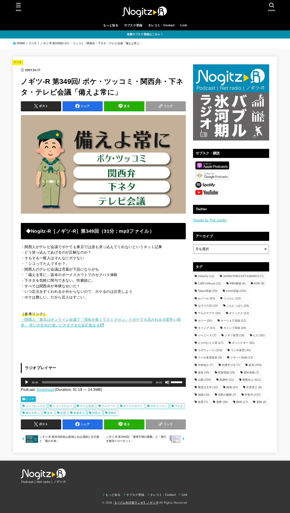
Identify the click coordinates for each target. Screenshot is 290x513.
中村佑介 (205, 365)
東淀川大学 (208, 387)
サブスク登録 (133, 25)
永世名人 (254, 387)
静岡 (242, 402)
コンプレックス (35, 406)
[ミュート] (167, 382)
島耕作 (227, 379)
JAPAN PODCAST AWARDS (243, 276)
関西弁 (112, 412)
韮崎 (261, 402)
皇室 (203, 402)
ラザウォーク (210, 350)
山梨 (204, 379)
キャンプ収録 (235, 327)
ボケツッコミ (158, 406)
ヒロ (259, 335)
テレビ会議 (87, 406)
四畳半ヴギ (231, 365)
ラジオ (17, 62)
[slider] (177, 382)
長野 (222, 402)
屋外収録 (251, 372)
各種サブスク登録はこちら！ (145, 34)
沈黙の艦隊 (227, 394)
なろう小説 (208, 305)
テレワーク (109, 406)
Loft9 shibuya (209, 283)
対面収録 (226, 372)
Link (183, 25)
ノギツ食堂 (235, 335)
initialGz (206, 276)
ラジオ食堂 (241, 350)
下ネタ (179, 406)
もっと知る (110, 25)
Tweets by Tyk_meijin (209, 220)
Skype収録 (208, 291)
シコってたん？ (62, 406)
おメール (206, 298)
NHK (259, 283)
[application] (103, 382)
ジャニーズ (207, 335)
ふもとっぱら (237, 305)
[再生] (26, 382)
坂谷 (204, 372)
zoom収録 (236, 291)
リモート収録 (241, 357)
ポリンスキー (243, 342)
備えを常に (33, 412)
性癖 (63, 412)
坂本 (50, 412)
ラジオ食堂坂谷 (210, 357)
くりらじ (232, 298)
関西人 (96, 412)
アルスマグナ (209, 313)
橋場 (232, 387)
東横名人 (79, 412)
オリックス (239, 313)
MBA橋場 (238, 283)
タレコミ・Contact (161, 25)
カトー (205, 320)
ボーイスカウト (133, 406)
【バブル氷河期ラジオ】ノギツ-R (136, 502)
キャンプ (206, 327)
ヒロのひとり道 (211, 342)
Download (45, 389)
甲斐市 (253, 394)
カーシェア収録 (233, 320)
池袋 (204, 394)
